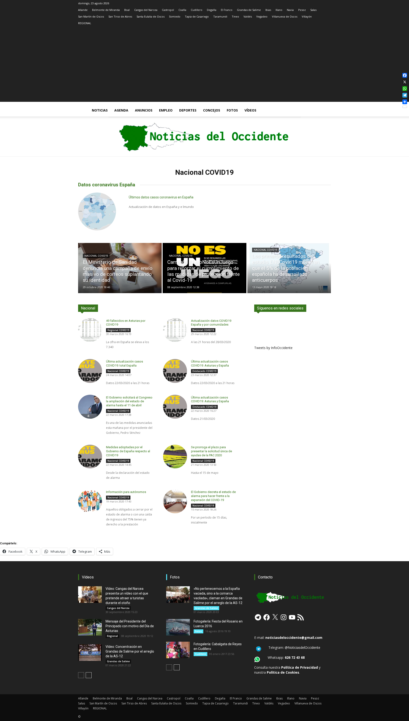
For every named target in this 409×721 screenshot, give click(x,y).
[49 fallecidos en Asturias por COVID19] (90, 330)
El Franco (226, 10)
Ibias (268, 10)
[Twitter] (319, 30)
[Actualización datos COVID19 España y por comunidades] (175, 330)
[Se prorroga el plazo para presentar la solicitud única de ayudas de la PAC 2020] (175, 457)
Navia (290, 10)
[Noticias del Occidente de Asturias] (204, 136)
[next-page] (89, 675)
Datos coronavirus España (106, 185)
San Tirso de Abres (120, 16)
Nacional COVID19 (96, 256)
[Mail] (303, 30)
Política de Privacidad (299, 667)
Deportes (187, 110)
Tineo (235, 16)
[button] (325, 110)
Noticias (100, 110)
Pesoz (302, 10)
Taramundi (220, 16)
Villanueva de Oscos (284, 16)
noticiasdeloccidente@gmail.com (293, 637)
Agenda (121, 110)
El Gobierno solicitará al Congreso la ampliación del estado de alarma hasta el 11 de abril (129, 401)
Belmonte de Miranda (106, 10)
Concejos (211, 110)
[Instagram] (296, 30)
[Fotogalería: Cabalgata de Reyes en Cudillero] (178, 650)
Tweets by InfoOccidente (273, 347)
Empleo (166, 110)
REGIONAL (84, 23)
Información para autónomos (126, 492)
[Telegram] (311, 30)
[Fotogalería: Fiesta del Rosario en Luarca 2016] (178, 627)
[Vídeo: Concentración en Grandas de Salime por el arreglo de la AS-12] (90, 652)
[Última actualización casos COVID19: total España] (90, 371)
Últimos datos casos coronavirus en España (161, 197)
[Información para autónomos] (90, 501)
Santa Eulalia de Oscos (150, 16)
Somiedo (174, 16)
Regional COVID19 (118, 330)
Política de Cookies (283, 672)
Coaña (182, 10)
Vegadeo (261, 16)
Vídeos (250, 110)
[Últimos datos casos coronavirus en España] (97, 211)
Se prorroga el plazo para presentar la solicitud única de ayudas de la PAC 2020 (211, 451)
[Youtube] (327, 30)
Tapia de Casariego (197, 16)
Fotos (232, 110)
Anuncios (143, 110)
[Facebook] (288, 30)
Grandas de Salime (249, 10)
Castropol (168, 10)
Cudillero (196, 10)
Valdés (248, 16)
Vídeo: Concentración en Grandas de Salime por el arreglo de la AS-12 (130, 651)
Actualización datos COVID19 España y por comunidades (211, 323)
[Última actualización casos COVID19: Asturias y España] (175, 371)
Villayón (307, 16)
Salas (313, 10)
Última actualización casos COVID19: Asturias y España (210, 399)
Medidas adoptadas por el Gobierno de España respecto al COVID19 (128, 451)
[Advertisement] (204, 69)
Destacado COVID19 (204, 371)
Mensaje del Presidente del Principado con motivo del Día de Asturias (130, 626)
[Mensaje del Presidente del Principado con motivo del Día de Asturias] (90, 627)
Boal (127, 10)
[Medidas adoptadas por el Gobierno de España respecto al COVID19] (90, 457)
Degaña (211, 10)
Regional (112, 636)
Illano (279, 10)
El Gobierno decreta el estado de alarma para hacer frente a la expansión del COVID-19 (213, 496)
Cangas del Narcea (145, 10)
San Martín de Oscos (91, 16)
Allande (83, 10)
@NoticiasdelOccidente (302, 647)
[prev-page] (81, 675)
